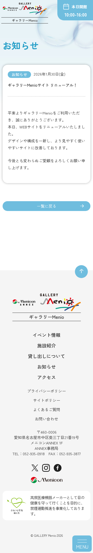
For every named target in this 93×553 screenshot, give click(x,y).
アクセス (46, 377)
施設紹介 (46, 345)
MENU (82, 546)
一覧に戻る (46, 206)
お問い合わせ (46, 418)
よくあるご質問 (46, 409)
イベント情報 (46, 334)
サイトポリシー (46, 400)
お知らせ (46, 366)
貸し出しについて (46, 356)
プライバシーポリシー (46, 391)
